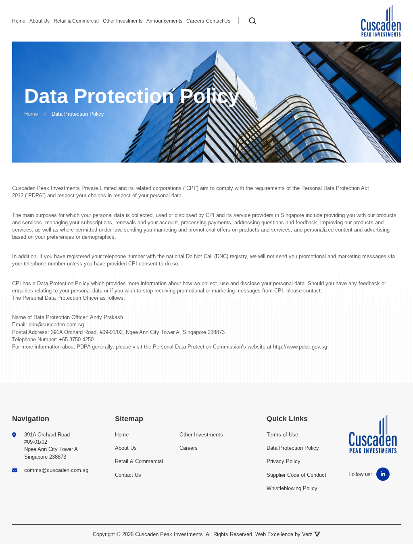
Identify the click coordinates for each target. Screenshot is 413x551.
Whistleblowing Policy (292, 488)
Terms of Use (282, 435)
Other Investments (122, 21)
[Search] (252, 21)
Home (18, 21)
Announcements (164, 21)
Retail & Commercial (76, 21)
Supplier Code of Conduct (296, 475)
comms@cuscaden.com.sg (56, 470)
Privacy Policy (283, 461)
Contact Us (218, 21)
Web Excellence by (284, 534)
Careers (195, 21)
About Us (39, 21)
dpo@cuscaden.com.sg (56, 324)
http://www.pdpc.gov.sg (300, 347)
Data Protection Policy (63, 283)
